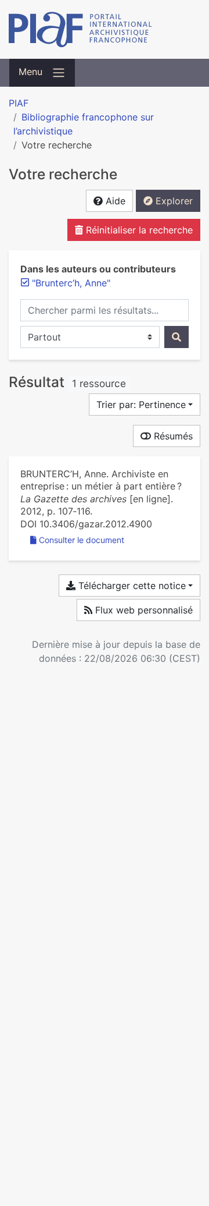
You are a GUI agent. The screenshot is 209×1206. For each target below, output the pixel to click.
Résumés (172, 436)
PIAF (18, 103)
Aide (114, 201)
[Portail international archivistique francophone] (104, 29)
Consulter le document (81, 540)
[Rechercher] (176, 337)
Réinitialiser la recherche (138, 230)
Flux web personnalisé (142, 610)
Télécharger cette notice (130, 585)
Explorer (173, 201)
